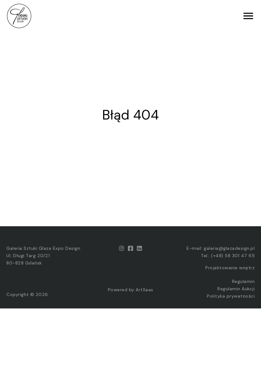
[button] (192, 16)
